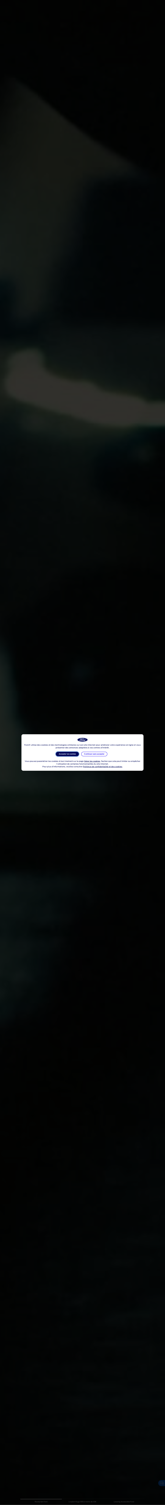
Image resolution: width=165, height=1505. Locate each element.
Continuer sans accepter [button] (94, 754)
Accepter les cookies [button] (67, 754)
